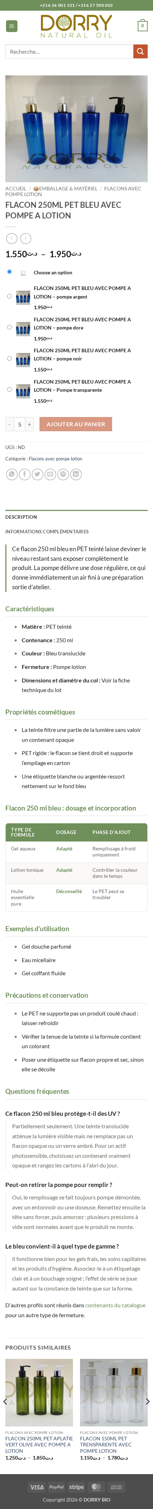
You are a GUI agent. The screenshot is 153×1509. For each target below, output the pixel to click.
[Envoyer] (140, 51)
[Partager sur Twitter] (37, 474)
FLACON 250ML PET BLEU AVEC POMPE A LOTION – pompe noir (82, 354)
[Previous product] (25, 238)
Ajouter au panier (76, 424)
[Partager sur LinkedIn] (76, 474)
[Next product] (11, 238)
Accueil (15, 188)
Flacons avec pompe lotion (55, 458)
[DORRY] (76, 26)
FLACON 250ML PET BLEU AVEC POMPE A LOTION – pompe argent (82, 292)
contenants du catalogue (115, 1305)
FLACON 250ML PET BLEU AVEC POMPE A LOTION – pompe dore (82, 323)
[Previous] (5, 1416)
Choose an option (53, 272)
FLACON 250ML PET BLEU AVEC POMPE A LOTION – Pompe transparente (82, 386)
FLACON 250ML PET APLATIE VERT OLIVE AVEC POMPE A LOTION (39, 1445)
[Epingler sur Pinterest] (63, 474)
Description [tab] (21, 517)
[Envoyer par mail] (50, 474)
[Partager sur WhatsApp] (12, 474)
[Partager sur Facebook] (25, 474)
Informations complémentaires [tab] (47, 531)
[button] (11, 26)
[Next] (147, 1416)
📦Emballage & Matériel (65, 188)
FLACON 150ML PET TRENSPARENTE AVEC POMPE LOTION (106, 1445)
